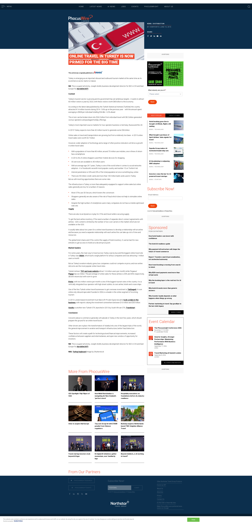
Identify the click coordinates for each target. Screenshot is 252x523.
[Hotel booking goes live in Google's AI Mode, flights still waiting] (178, 125)
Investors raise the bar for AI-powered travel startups (160, 175)
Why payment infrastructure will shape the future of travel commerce (164, 250)
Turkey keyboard (79, 352)
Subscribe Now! (116, 481)
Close (193, 519)
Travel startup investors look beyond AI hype (79, 455)
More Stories (176, 312)
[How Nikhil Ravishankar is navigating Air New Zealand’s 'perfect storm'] (106, 383)
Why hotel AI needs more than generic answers (163, 289)
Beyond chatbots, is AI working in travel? (132, 455)
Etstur (70, 282)
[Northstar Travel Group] (120, 504)
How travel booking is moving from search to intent (164, 266)
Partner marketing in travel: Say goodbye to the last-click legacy (165, 305)
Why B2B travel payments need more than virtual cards (164, 274)
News (149, 23)
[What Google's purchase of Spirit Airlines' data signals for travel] (178, 139)
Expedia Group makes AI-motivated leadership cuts (159, 149)
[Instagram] (78, 494)
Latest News (96, 6)
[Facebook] (69, 494)
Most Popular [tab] (156, 115)
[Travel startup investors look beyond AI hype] (80, 443)
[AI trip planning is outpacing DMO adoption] (178, 165)
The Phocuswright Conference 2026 (167, 328)
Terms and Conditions (157, 211)
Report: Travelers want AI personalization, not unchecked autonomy (164, 258)
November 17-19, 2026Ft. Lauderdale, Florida (161, 331)
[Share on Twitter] (151, 36)
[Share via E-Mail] (157, 36)
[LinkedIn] (74, 494)
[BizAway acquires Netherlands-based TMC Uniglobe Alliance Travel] (132, 413)
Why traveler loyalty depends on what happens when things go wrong (162, 297)
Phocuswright (151, 6)
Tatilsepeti (132, 289)
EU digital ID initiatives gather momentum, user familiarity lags (106, 456)
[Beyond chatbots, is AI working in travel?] (132, 443)
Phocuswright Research (83, 480)
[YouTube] (86, 494)
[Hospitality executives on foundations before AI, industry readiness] (132, 383)
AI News (111, 6)
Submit (136, 488)
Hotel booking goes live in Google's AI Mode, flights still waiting (160, 124)
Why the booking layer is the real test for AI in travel (165, 281)
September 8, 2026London (160, 356)
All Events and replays (172, 362)
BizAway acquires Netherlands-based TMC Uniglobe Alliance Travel (132, 426)
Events (135, 6)
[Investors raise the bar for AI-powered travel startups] (178, 178)
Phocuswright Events (83, 488)
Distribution (158, 23)
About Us (168, 6)
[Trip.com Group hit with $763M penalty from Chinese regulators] (106, 413)
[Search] (249, 6)
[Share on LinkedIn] (154, 36)
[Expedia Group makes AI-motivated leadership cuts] (178, 152)
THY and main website (90, 271)
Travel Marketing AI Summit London (167, 353)
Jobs (123, 6)
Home (81, 6)
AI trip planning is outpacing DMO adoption (159, 162)
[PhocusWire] (80, 18)
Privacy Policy (131, 492)
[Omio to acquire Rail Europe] (80, 413)
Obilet (81, 256)
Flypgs (71, 274)
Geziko (71, 308)
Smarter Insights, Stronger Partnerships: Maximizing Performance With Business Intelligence (164, 340)
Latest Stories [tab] (174, 115)
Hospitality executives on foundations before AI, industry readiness (132, 396)
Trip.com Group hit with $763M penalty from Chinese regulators (106, 426)
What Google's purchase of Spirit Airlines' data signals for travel (160, 137)
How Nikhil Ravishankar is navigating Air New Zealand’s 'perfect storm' (105, 396)
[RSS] (82, 494)
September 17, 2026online (160, 347)
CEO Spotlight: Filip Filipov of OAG (79, 395)
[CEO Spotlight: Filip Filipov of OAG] (80, 383)
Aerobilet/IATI (82, 89)
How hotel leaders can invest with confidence (161, 237)
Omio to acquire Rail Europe (78, 424)
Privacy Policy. (168, 211)
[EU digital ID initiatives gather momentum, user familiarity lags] (106, 443)
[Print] (161, 36)
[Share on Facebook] (148, 36)
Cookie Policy (18, 521)
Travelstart (130, 308)
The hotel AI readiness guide (159, 244)
